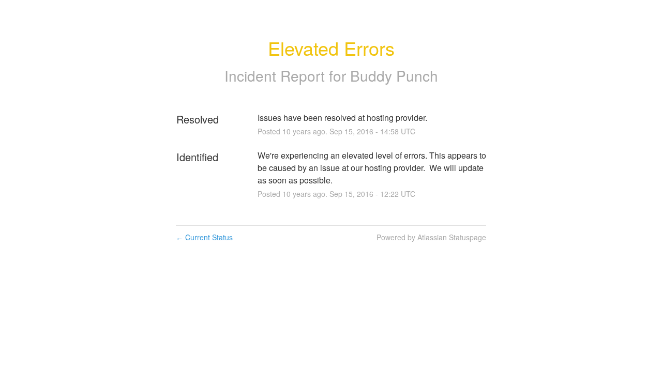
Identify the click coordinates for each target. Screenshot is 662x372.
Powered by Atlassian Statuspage (431, 237)
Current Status (204, 237)
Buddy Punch (394, 75)
